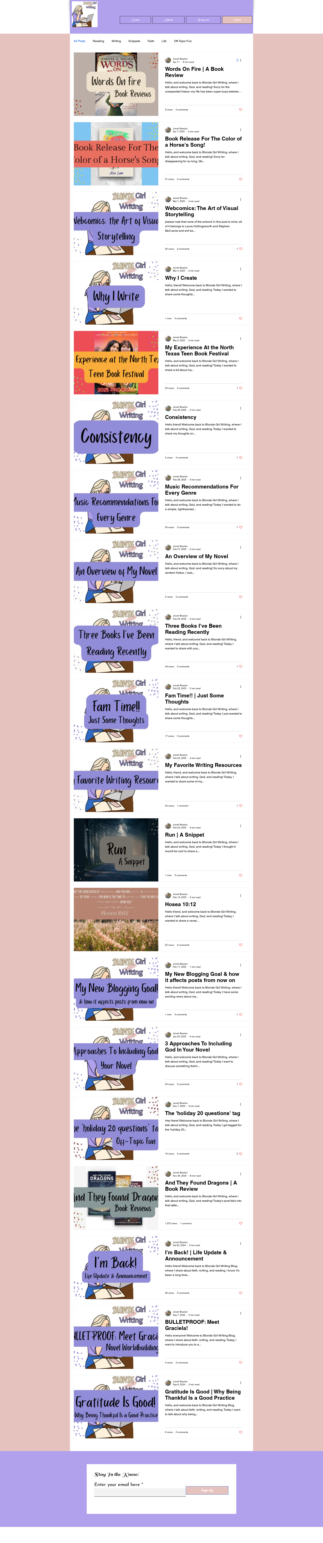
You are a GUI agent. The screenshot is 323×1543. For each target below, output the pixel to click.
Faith (151, 41)
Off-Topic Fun (183, 41)
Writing (116, 41)
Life (164, 41)
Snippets (134, 41)
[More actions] (242, 60)
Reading (98, 41)
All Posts (79, 41)
